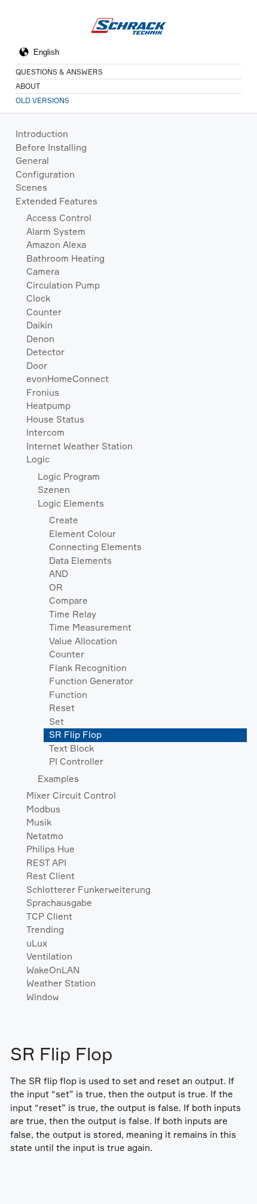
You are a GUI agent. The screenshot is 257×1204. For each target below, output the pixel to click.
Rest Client (50, 876)
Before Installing (51, 147)
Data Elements (80, 560)
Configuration (45, 174)
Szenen (54, 489)
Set (56, 721)
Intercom (45, 432)
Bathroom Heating (65, 258)
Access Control (58, 218)
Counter (44, 312)
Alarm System (55, 231)
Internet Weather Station (79, 446)
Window (42, 997)
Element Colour (82, 533)
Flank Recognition (88, 668)
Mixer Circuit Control (71, 795)
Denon (40, 339)
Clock (38, 298)
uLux (36, 943)
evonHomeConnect (67, 378)
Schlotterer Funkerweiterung (88, 889)
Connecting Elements (95, 547)
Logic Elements (71, 503)
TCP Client (49, 916)
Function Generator (91, 681)
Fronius (42, 392)
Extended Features (56, 201)
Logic (38, 459)
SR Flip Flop (75, 734)
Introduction (42, 133)
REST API (46, 862)
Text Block (71, 748)
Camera (42, 271)
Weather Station (61, 983)
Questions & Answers (59, 71)
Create (63, 520)
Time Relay (72, 614)
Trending (45, 929)
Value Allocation (83, 641)
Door (36, 365)
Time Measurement (90, 627)
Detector (45, 352)
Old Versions (42, 100)
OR (56, 587)
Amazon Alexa (56, 244)
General (32, 160)
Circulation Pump (63, 285)
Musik (38, 822)
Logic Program (69, 476)
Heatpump (48, 405)
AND (58, 573)
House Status (55, 419)
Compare (68, 600)
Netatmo (44, 836)
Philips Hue (50, 849)
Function (68, 694)
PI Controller (76, 761)
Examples (58, 778)
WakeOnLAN (52, 970)
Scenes (31, 187)
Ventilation (49, 956)
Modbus (43, 809)
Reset (62, 707)
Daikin (39, 325)
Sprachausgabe (59, 902)
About (28, 86)
